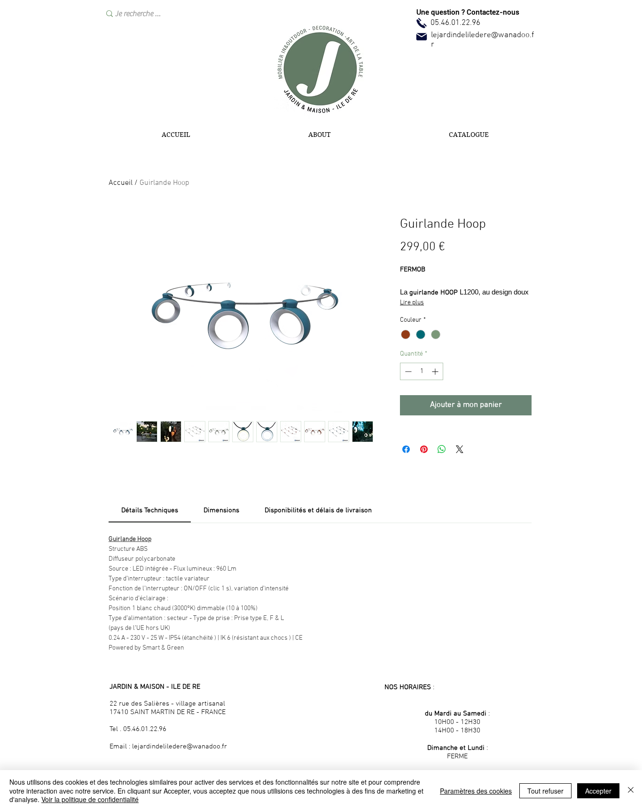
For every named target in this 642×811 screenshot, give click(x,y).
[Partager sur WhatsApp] (441, 449)
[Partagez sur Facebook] (406, 449)
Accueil (121, 183)
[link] (149, 510)
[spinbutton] (421, 371)
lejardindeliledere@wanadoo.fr (179, 746)
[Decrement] (407, 371)
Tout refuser (545, 790)
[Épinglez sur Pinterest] (424, 449)
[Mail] (421, 37)
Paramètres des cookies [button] (476, 790)
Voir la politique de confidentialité (90, 799)
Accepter (598, 790)
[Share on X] (459, 449)
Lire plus (412, 303)
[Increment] (436, 371)
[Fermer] (630, 790)
